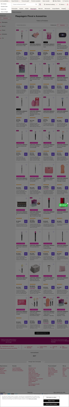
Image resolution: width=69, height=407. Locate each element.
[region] (34, 400)
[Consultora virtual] (40, 4)
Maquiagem (33, 8)
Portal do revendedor (35, 1)
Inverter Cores (3, 9)
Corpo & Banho (56, 8)
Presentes (64, 8)
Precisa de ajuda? (25, 1)
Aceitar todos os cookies (51, 404)
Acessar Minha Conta (62, 4)
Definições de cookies (51, 397)
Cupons (21, 8)
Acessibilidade (5, 1)
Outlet (26, 8)
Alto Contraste (3, 3)
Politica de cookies (33, 398)
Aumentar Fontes (4, 6)
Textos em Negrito (4, 11)
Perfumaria (47, 8)
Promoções (14, 8)
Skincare (40, 8)
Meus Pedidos (58, 1)
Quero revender (46, 1)
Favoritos (66, 1)
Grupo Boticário (15, 1)
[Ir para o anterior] (66, 8)
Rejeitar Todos (51, 400)
